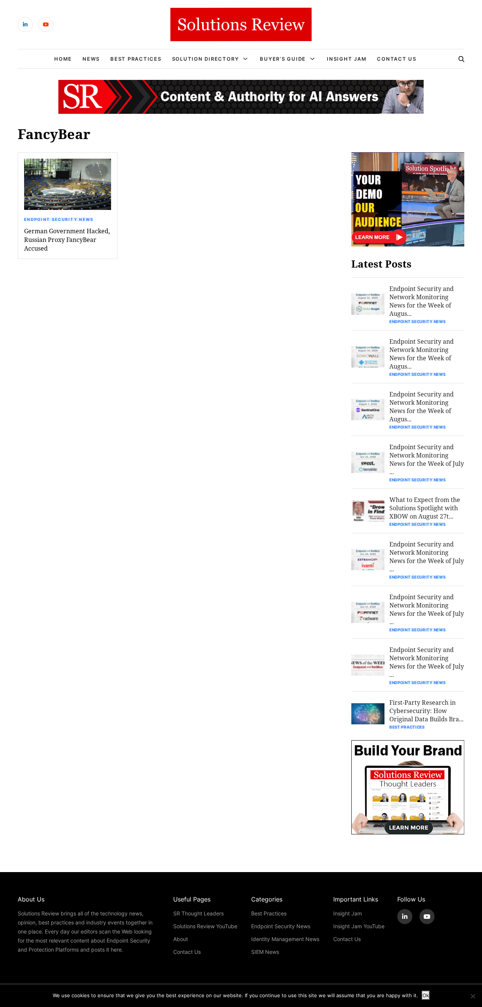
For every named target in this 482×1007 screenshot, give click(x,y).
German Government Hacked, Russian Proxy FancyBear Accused (67, 239)
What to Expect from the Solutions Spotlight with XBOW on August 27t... (424, 508)
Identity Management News (285, 939)
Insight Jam (346, 58)
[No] (472, 996)
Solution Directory (205, 58)
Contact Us (396, 58)
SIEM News (265, 951)
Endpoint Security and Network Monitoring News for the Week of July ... (426, 459)
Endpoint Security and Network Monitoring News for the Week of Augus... (421, 301)
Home (63, 58)
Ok (426, 995)
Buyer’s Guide (283, 58)
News (91, 58)
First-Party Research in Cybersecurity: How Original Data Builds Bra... (426, 710)
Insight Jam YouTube (358, 926)
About (180, 939)
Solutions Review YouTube (205, 926)
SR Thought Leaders (198, 913)
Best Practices (136, 58)
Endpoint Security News (59, 219)
